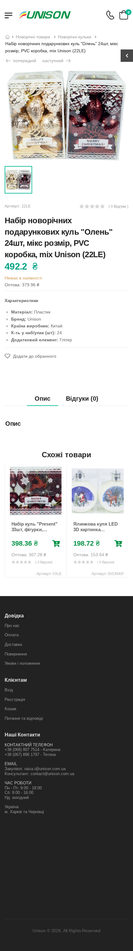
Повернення (16, 654)
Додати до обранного (34, 356)
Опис (42, 398)
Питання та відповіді (24, 718)
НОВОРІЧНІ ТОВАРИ (33, 36)
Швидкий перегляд (36, 511)
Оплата (12, 635)
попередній (24, 60)
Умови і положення (22, 663)
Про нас (12, 625)
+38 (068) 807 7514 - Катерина (32, 749)
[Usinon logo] (45, 15)
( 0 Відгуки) (44, 562)
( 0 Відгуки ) (118, 207)
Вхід (9, 690)
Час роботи (18, 783)
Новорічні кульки (74, 36)
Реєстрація (15, 699)
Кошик (10, 708)
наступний (53, 60)
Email (11, 763)
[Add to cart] (56, 543)
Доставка (13, 644)
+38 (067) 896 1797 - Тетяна (30, 754)
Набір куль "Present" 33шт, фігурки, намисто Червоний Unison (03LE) (34, 532)
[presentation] (9, 521)
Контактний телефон (29, 745)
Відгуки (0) (82, 398)
